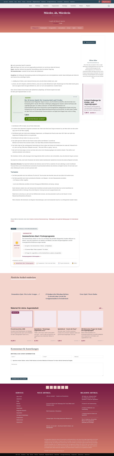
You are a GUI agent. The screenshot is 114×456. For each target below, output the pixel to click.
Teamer (80, 28)
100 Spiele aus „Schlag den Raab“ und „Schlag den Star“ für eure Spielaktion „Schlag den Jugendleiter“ (90, 398)
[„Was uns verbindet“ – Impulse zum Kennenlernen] (41, 398)
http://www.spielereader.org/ (93, 62)
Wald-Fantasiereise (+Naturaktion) (53, 411)
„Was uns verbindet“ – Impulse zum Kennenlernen (57, 396)
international (61, 28)
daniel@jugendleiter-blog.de (56, 451)
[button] (108, 6)
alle (101, 308)
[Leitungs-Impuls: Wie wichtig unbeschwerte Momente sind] (41, 420)
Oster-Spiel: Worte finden (88, 294)
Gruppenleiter (52, 28)
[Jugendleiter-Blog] (9, 5)
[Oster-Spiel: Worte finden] (88, 287)
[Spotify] (62, 387)
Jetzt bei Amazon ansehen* (36, 119)
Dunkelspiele (43, 28)
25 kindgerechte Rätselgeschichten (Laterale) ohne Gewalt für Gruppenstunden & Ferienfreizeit (57, 296)
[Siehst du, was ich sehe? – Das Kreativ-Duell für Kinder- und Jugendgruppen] (41, 428)
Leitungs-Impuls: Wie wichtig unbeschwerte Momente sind (59, 418)
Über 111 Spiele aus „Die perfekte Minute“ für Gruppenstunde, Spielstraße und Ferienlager (89, 421)
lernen (68, 28)
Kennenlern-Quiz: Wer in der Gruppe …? (25, 294)
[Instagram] (51, 387)
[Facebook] (47, 387)
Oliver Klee (93, 60)
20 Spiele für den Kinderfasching (89, 403)
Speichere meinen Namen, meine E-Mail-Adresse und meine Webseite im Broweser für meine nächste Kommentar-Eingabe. (43, 360)
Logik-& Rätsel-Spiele (57, 21)
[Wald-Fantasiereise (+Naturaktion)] (41, 413)
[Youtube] (66, 387)
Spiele (74, 28)
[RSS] (58, 387)
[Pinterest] (55, 387)
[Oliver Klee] (93, 53)
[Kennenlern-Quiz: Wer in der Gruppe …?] (25, 287)
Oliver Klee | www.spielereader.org (27, 228)
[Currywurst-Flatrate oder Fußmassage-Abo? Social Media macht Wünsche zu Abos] (41, 405)
